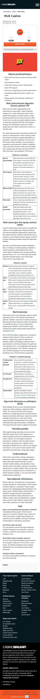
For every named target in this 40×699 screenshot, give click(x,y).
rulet (14, 254)
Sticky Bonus (25, 585)
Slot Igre (24, 605)
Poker (5, 587)
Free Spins (25, 592)
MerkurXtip (6, 612)
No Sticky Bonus (26, 587)
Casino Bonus (26, 579)
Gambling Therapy (9, 682)
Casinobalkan (7, 12)
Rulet (4, 585)
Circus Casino (7, 603)
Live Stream (7, 621)
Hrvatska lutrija (26, 610)
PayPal (12, 331)
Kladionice (24, 601)
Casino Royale (8, 635)
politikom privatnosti (17, 697)
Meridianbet (7, 601)
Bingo (5, 583)
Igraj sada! (20, 44)
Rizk (4, 608)
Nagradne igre (7, 628)
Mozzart (5, 599)
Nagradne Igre (7, 581)
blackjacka (28, 298)
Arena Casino (7, 610)
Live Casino (25, 608)
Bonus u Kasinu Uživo (28, 590)
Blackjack (6, 590)
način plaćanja (21, 395)
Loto (4, 579)
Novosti (23, 612)
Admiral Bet (7, 606)
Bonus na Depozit (27, 583)
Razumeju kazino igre (10, 637)
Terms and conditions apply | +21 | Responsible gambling (18, 49)
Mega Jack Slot (8, 630)
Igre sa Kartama (26, 603)
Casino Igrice (25, 614)
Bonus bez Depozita (28, 581)
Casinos (14, 12)
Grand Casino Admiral (10, 633)
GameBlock (7, 684)
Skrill (19, 324)
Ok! (27, 697)
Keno (4, 592)
